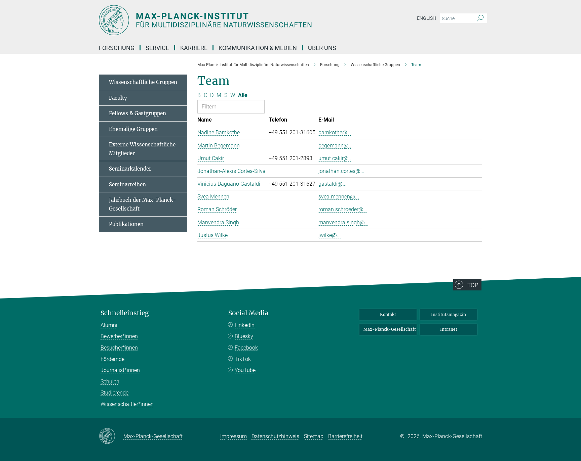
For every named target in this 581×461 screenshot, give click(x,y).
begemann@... (335, 145)
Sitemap (313, 436)
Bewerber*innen (119, 336)
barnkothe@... (334, 132)
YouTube (245, 370)
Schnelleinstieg (125, 313)
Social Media (248, 313)
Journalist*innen (120, 370)
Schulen (110, 381)
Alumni (109, 325)
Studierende (114, 392)
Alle (242, 95)
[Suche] (480, 18)
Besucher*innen (119, 347)
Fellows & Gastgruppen (137, 113)
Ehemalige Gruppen (133, 129)
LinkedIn (245, 325)
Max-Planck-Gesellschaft (389, 329)
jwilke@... (329, 235)
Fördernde (112, 359)
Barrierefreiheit (345, 436)
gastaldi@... (332, 184)
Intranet (448, 329)
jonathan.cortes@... (341, 171)
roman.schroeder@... (342, 209)
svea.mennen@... (338, 196)
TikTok (243, 359)
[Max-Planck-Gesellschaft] (111, 436)
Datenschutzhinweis (275, 436)
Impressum (233, 436)
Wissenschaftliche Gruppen (143, 82)
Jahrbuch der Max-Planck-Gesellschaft (142, 204)
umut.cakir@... (335, 158)
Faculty (118, 98)
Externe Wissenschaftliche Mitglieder (142, 148)
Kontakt (388, 314)
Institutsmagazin (448, 314)
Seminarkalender (130, 169)
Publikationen (126, 224)
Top (472, 285)
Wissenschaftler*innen (127, 404)
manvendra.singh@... (343, 222)
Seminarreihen (127, 184)
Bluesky (244, 336)
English (426, 18)
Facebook (246, 347)
